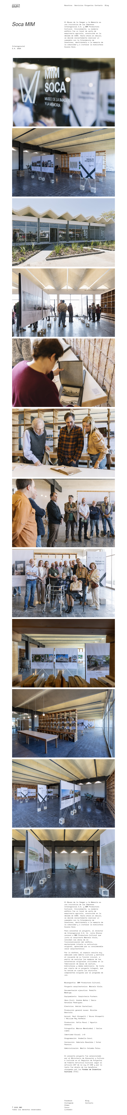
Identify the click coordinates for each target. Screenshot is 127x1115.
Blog (107, 5)
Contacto (99, 5)
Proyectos (89, 5)
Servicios (78, 5)
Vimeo (66, 1105)
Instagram (68, 1103)
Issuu (66, 1107)
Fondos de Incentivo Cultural (82, 1070)
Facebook (68, 1101)
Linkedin (68, 1110)
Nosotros (68, 5)
